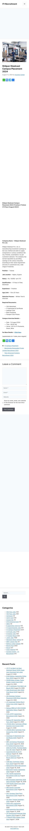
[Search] (4, 596)
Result (8, 648)
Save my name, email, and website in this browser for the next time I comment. (15, 402)
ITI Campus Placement (11, 346)
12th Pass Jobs (11, 614)
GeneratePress (14, 828)
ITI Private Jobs (11, 632)
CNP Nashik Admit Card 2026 (15, 783)
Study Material (10, 649)
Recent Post (10, 645)
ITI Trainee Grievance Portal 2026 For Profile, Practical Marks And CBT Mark (16, 748)
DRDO (8, 624)
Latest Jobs (10, 638)
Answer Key (10, 620)
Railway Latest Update (13, 644)
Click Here (17, 332)
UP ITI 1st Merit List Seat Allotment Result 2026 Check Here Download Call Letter (15, 670)
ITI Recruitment (9, 4)
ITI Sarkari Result (11, 636)
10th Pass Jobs (11, 612)
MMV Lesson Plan (11, 642)
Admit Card (9, 618)
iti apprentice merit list (13, 626)
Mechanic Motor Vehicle (13, 640)
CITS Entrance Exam (12, 622)
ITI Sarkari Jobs (11, 634)
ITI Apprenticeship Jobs (13, 628)
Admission (9, 616)
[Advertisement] (14, 24)
